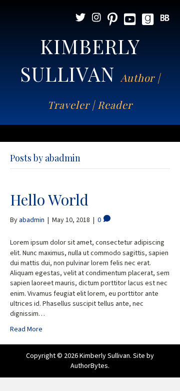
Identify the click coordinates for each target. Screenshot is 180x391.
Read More (26, 329)
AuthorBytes (89, 366)
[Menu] (90, 133)
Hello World (49, 199)
